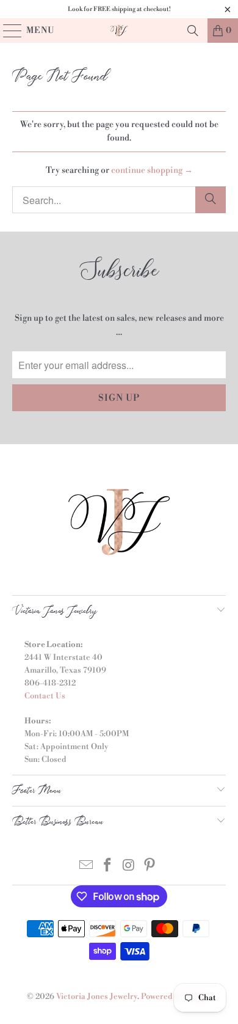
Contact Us (44, 696)
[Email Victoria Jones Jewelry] (87, 866)
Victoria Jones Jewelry (96, 996)
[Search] (192, 30)
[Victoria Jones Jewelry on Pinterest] (150, 866)
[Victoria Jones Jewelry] (119, 30)
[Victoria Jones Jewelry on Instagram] (129, 866)
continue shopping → (152, 170)
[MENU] (6, 30)
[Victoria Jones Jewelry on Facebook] (108, 866)
